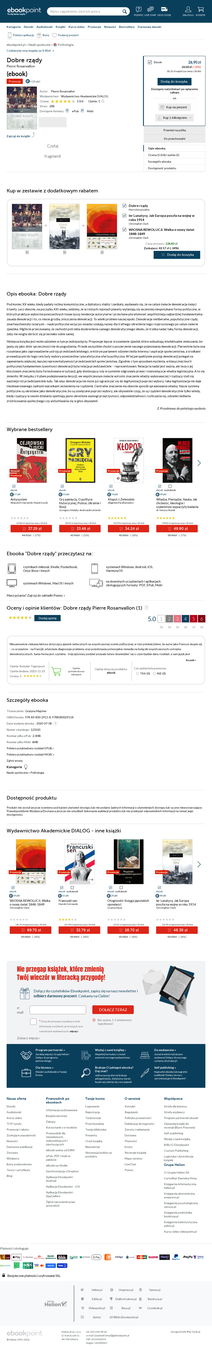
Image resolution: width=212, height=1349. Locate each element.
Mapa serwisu (133, 1158)
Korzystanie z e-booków (61, 1127)
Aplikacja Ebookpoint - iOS (63, 1186)
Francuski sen (68, 900)
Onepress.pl (126, 1290)
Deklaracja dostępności (139, 1123)
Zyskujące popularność (21, 1135)
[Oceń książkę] (63, 101)
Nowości (110, 27)
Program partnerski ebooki (181, 1118)
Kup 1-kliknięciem (175, 117)
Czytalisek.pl (155, 1308)
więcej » (74, 1031)
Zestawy (12, 1152)
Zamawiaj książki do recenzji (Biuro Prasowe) (179, 1125)
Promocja (15, 81)
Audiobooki (44, 27)
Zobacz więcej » (28, 1038)
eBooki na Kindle (56, 1165)
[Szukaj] (124, 11)
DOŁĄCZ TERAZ (113, 1009)
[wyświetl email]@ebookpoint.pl (111, 1335)
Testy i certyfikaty (18, 1170)
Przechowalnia (94, 1123)
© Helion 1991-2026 (18, 1339)
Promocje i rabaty (18, 1129)
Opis (156, 148)
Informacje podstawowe (61, 1110)
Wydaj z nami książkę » (110, 1050)
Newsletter (92, 1147)
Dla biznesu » (44, 1067)
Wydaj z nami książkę (177, 1139)
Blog (9, 1175)
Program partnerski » (50, 1050)
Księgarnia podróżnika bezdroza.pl (178, 1214)
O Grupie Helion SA (176, 1172)
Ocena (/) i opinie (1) (163, 155)
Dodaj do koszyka (174, 81)
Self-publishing (173, 1133)
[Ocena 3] (61, 102)
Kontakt (130, 1106)
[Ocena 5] (69, 102)
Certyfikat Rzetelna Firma (180, 1178)
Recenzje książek (135, 1152)
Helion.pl (97, 1290)
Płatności (131, 1141)
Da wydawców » (165, 1050)
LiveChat (130, 1164)
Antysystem (19, 499)
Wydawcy (13, 1158)
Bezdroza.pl (155, 1299)
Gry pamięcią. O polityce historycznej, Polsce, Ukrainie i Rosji (80, 503)
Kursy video (77, 27)
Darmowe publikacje (20, 1147)
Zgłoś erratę (15, 760)
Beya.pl (126, 1308)
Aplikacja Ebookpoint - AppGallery (60, 1194)
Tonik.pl (196, 1331)
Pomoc (58, 595)
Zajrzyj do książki (18, 136)
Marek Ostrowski (68, 904)
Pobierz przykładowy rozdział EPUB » (30, 748)
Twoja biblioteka (95, 1129)
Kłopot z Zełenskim (121, 499)
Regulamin (131, 1112)
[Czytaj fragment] (53, 122)
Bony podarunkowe (19, 1164)
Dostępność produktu (162, 168)
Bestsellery (127, 27)
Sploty (97, 1317)
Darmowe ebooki (149, 27)
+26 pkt (35, 81)
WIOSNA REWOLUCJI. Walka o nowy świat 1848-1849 (30, 902)
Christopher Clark (138, 223)
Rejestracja (92, 1112)
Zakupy (50, 1121)
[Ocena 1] (52, 102)
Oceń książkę (93, 1141)
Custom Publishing (176, 1150)
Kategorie (14, 27)
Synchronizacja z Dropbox (62, 1171)
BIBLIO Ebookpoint (176, 1144)
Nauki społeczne (17, 772)
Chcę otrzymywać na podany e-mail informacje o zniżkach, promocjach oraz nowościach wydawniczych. (61, 1026)
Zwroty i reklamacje (137, 1129)
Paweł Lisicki (41, 502)
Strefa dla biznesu (175, 1106)
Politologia (37, 772)
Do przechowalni (174, 138)
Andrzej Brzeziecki (90, 510)
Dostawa (130, 1135)
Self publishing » (165, 1067)
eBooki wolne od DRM (60, 1150)
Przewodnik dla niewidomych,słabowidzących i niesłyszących (57, 1138)
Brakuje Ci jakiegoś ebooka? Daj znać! (114, 1069)
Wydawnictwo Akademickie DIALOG (84, 96)
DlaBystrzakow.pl (126, 1299)
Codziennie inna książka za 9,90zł (29, 50)
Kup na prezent (176, 107)
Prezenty (91, 1135)
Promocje (94, 27)
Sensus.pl (154, 1290)
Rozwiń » (191, 660)
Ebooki (28, 27)
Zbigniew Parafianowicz (121, 502)
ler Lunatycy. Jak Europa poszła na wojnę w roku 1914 (176, 902)
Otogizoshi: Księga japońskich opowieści (128, 902)
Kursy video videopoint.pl (180, 1231)
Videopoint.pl (97, 1308)
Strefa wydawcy (174, 1112)
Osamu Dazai (114, 907)
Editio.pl (97, 1299)
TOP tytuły (14, 1123)
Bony (46, 35)
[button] (199, 463)
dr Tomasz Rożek (165, 510)
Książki (60, 27)
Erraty (128, 1147)
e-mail (20, 1009)
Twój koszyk (93, 1118)
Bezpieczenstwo (56, 1116)
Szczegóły (159, 161)
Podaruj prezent (68, 35)
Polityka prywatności (138, 1118)
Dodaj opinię (48, 618)
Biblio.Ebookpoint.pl (126, 1317)
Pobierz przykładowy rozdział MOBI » (30, 754)
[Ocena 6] (73, 102)
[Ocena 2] (57, 102)
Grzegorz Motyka (68, 510)
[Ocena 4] (65, 102)
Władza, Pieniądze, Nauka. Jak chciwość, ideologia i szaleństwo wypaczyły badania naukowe (177, 504)
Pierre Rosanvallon (63, 91)
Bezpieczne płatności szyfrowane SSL (33, 1275)
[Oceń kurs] (20, 618)
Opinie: (94, 101)
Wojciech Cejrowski (22, 502)
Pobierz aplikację (23, 35)
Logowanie (92, 1106)
